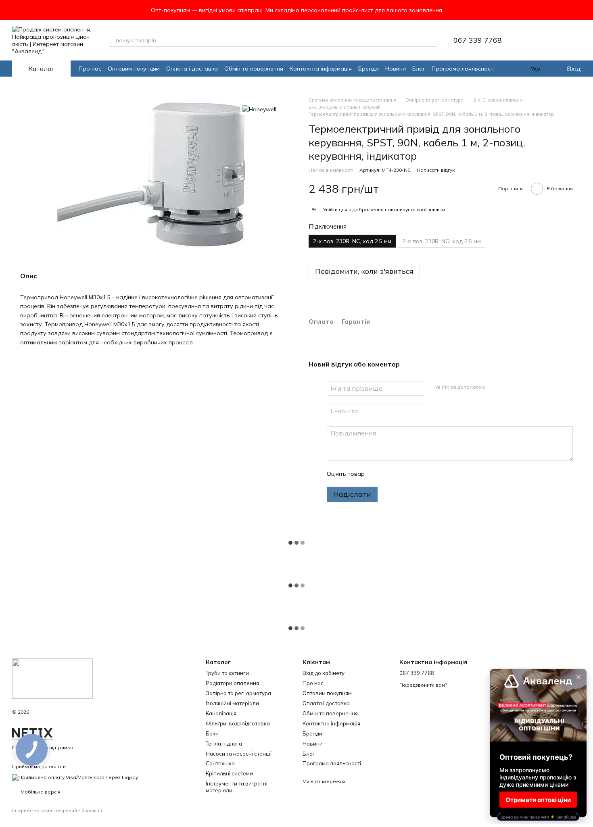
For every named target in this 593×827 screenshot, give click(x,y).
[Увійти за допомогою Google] (507, 387)
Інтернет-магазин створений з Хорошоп (57, 810)
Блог (418, 68)
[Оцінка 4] (416, 474)
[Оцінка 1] (378, 474)
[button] (586, 10)
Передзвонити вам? (423, 685)
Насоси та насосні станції (238, 753)
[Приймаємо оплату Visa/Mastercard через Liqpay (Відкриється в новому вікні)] (75, 777)
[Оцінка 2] (390, 474)
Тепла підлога (224, 743)
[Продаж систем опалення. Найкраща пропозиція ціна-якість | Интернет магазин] (52, 678)
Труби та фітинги (227, 673)
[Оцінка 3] (403, 474)
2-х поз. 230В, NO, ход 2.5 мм (441, 241)
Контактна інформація (321, 68)
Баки (212, 733)
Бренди (368, 68)
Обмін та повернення (253, 68)
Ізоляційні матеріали (232, 703)
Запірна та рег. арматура (238, 693)
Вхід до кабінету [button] (324, 673)
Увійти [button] (330, 209)
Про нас (90, 68)
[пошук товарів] (430, 40)
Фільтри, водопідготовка (238, 723)
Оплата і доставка (192, 68)
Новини (395, 68)
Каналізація (221, 713)
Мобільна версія (40, 792)
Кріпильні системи (229, 773)
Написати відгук (436, 170)
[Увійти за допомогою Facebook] (494, 387)
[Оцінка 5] (429, 474)
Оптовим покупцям (134, 68)
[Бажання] (532, 40)
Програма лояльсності (463, 68)
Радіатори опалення (232, 683)
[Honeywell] (259, 109)
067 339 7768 (477, 40)
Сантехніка (220, 763)
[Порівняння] (553, 40)
